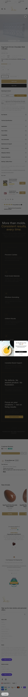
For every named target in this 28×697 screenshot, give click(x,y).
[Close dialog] (27, 341)
